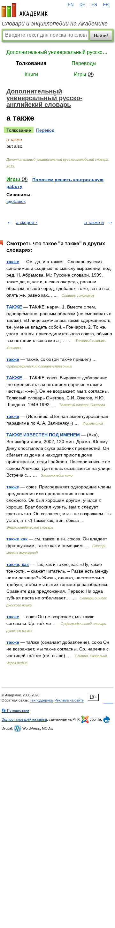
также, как (17, 564)
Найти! (101, 35)
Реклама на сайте (69, 700)
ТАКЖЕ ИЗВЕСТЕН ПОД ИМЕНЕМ (43, 434)
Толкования (31, 63)
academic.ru (25, 10)
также (12, 261)
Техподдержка (41, 700)
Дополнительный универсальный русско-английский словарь (57, 52)
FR (106, 5)
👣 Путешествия (15, 710)
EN (70, 5)
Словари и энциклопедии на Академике (55, 23)
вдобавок (16, 201)
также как (16, 538)
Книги (31, 74)
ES (94, 5)
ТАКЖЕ (14, 306)
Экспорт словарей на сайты (24, 719)
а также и (94, 222)
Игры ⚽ (84, 74)
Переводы (84, 63)
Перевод (45, 130)
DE (82, 5)
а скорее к (26, 222)
